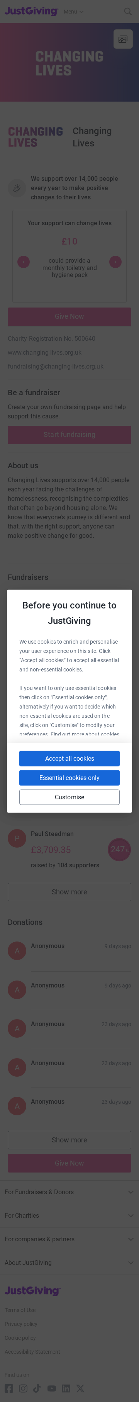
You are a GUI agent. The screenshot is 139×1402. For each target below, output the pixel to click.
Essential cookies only (69, 777)
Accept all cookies (69, 758)
